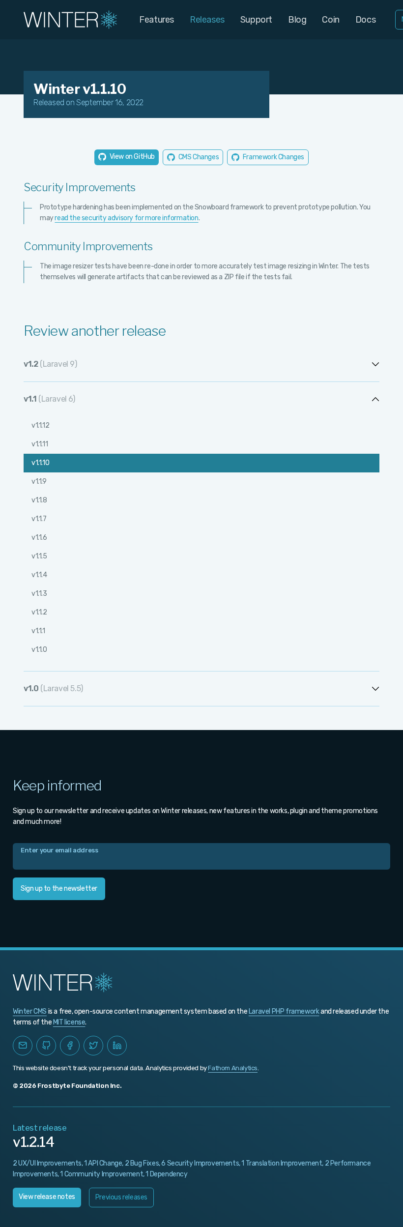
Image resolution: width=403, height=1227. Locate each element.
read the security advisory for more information (126, 218)
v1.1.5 (39, 556)
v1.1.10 (40, 463)
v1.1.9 (39, 481)
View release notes (47, 1197)
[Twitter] (93, 1045)
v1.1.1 (38, 631)
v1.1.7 (39, 519)
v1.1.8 (39, 500)
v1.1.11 (39, 444)
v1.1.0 (39, 649)
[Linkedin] (117, 1045)
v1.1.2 (39, 612)
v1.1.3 (39, 593)
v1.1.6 (39, 537)
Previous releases (121, 1197)
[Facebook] (70, 1045)
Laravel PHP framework (284, 1011)
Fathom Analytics (233, 1068)
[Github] (46, 1045)
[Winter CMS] (71, 19)
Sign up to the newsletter (59, 888)
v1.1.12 (40, 425)
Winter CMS (30, 1011)
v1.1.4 (39, 575)
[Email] (22, 1045)
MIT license (69, 1022)
